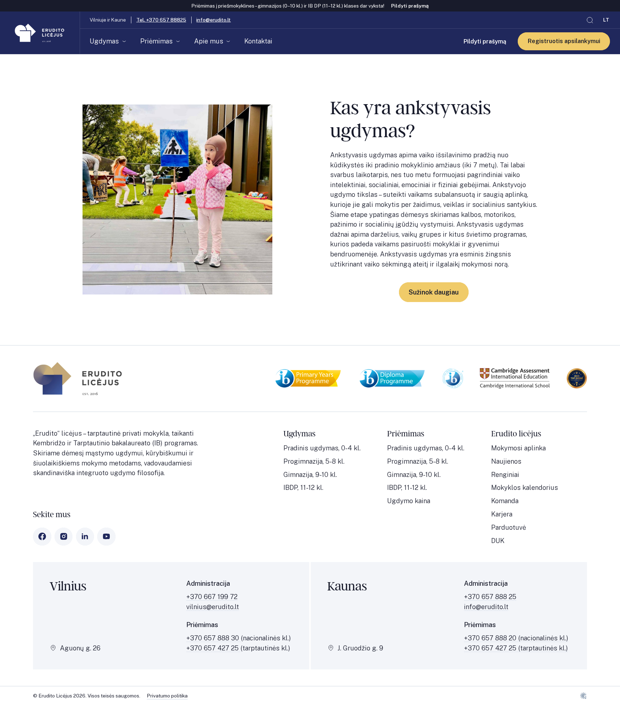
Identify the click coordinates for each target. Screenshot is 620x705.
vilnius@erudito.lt (212, 607)
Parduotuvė (508, 527)
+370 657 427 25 (213, 648)
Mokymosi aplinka (518, 448)
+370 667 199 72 (212, 596)
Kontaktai (258, 41)
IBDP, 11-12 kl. (303, 487)
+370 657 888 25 (490, 596)
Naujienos (506, 461)
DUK (497, 540)
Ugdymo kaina (408, 501)
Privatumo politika (167, 696)
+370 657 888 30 (213, 638)
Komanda (504, 501)
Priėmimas (156, 41)
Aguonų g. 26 (80, 648)
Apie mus (208, 41)
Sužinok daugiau (434, 292)
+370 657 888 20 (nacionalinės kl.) (516, 638)
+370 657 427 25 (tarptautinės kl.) (516, 648)
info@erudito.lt (213, 20)
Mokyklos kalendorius (524, 487)
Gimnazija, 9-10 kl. (310, 474)
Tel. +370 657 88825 (161, 20)
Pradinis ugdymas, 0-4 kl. (322, 448)
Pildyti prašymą (410, 6)
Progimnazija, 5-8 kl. (313, 461)
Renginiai (505, 474)
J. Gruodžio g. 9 (360, 648)
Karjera (501, 514)
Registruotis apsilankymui (564, 41)
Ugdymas (104, 41)
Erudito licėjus (516, 434)
